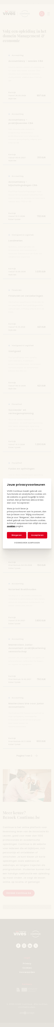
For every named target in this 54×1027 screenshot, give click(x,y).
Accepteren (37, 535)
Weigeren (16, 535)
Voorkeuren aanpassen (27, 543)
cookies (11, 526)
